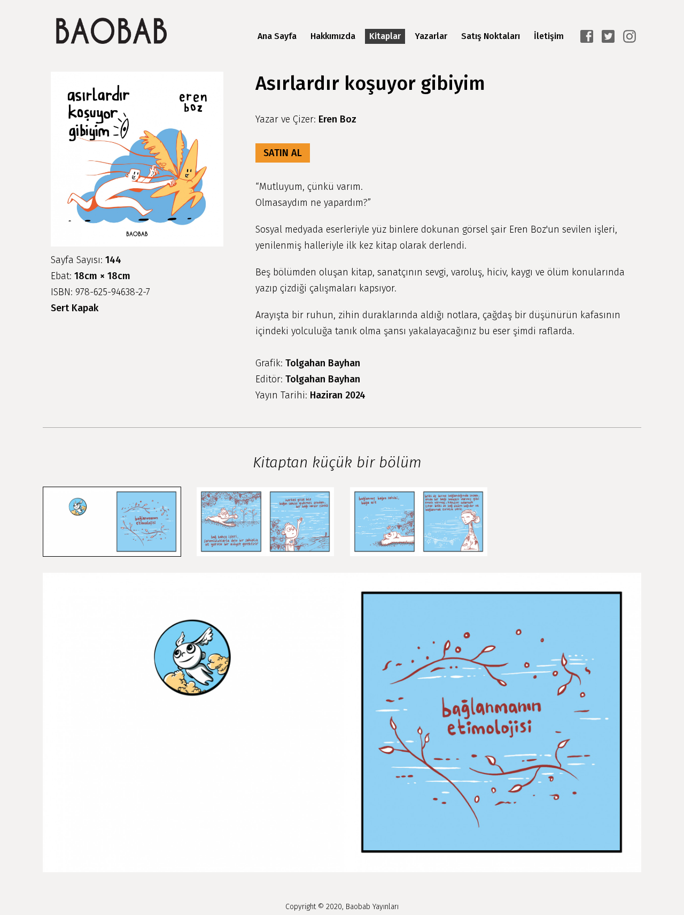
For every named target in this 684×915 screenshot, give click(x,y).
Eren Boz (337, 119)
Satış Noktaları (490, 36)
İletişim (549, 36)
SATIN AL (282, 153)
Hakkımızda (332, 36)
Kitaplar (385, 36)
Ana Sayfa (277, 36)
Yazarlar (431, 36)
